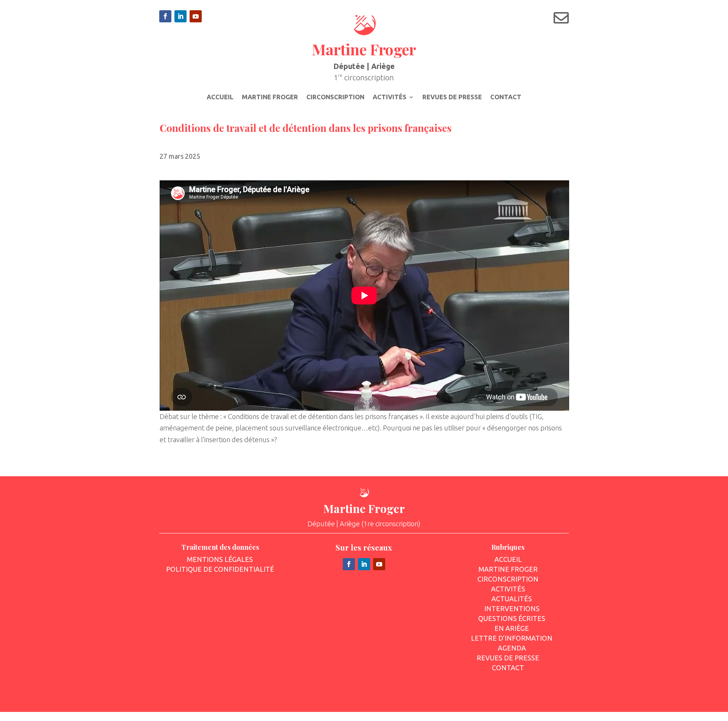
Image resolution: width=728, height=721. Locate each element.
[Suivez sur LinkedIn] (180, 16)
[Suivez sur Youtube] (196, 16)
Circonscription (335, 97)
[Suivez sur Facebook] (165, 16)
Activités (389, 97)
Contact (505, 97)
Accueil (220, 97)
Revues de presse (452, 97)
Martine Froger (270, 97)
